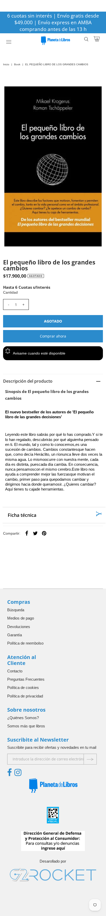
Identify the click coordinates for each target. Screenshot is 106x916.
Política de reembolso (25, 643)
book (17, 64)
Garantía (14, 635)
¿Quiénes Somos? (23, 718)
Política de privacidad (25, 696)
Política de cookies (23, 687)
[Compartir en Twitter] (35, 533)
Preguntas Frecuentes (26, 679)
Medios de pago (20, 618)
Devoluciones (18, 626)
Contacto (14, 671)
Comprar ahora (53, 336)
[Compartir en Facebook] (26, 533)
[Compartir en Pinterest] (44, 533)
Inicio (6, 64)
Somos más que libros (26, 726)
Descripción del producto (27, 381)
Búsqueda (15, 610)
